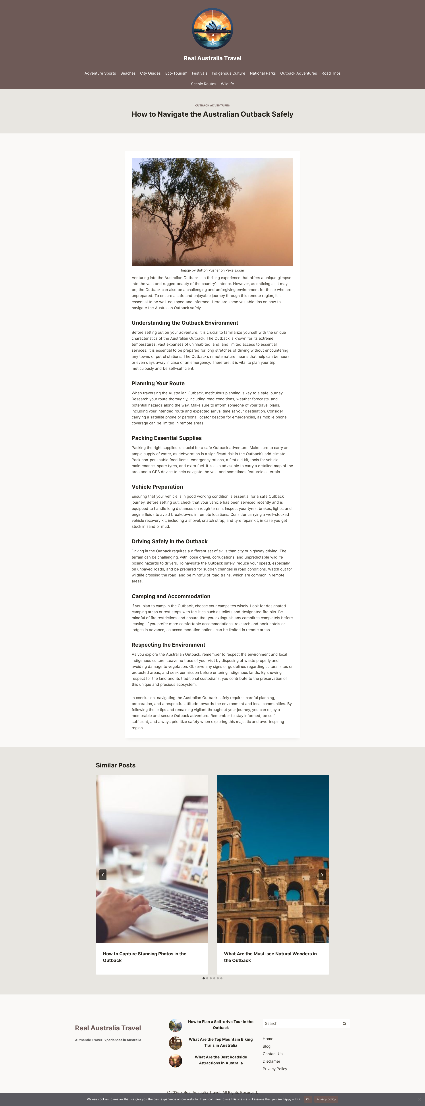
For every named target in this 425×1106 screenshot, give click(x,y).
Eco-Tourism (176, 73)
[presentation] (152, 859)
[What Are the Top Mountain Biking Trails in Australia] (175, 1043)
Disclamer (271, 1061)
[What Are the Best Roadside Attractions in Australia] (175, 1060)
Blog (266, 1046)
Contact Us (273, 1054)
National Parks (263, 73)
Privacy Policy (275, 1069)
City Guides (150, 73)
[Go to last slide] (102, 874)
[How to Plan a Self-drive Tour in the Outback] (175, 1025)
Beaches (128, 73)
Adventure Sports (100, 73)
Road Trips (331, 73)
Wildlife (227, 84)
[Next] (322, 874)
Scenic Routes (203, 84)
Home (268, 1039)
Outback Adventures (298, 73)
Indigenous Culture (228, 73)
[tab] (204, 978)
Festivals (199, 73)
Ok (308, 1099)
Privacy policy (326, 1099)
